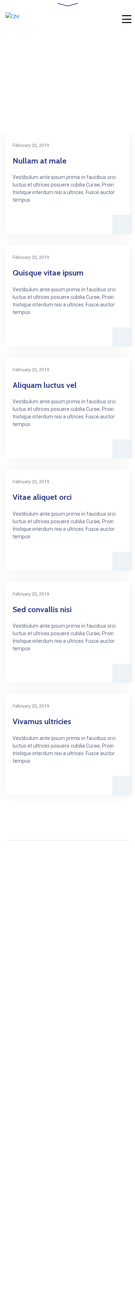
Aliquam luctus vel (45, 385)
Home (13, 1095)
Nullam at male (40, 161)
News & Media (23, 1222)
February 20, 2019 (31, 145)
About (12, 1186)
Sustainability (22, 1198)
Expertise (17, 1210)
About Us (16, 1107)
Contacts (16, 1143)
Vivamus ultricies (42, 721)
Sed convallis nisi (42, 609)
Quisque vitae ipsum (48, 273)
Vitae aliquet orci (42, 497)
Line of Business (26, 1119)
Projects (16, 1131)
